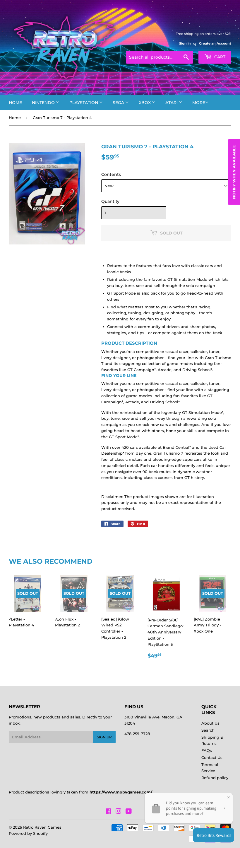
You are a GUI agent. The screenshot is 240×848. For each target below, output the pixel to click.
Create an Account (215, 43)
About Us (210, 723)
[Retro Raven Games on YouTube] (129, 812)
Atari (172, 102)
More (198, 102)
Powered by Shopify (28, 833)
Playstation (84, 102)
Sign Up (104, 737)
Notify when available (234, 172)
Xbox (145, 102)
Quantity (110, 201)
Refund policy (214, 777)
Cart (219, 57)
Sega (119, 102)
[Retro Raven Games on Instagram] (118, 812)
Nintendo (44, 102)
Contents (111, 174)
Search (208, 730)
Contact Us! (212, 757)
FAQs (206, 750)
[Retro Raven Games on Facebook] (108, 812)
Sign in (185, 43)
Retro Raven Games (42, 827)
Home (15, 102)
